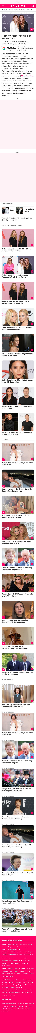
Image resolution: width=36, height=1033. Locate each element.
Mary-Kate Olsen (27, 76)
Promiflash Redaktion (21, 41)
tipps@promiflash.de (9, 220)
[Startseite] (18, 6)
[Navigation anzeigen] (3, 6)
